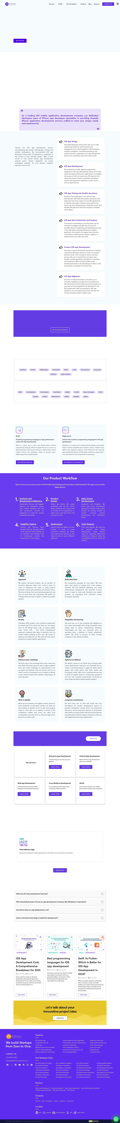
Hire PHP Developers (41, 1077)
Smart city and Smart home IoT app (73, 1049)
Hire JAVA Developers (82, 1063)
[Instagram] (27, 1065)
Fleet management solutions (71, 1047)
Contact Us (62, 1101)
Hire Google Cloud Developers (105, 1072)
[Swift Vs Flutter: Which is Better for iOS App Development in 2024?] (91, 943)
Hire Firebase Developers (83, 1077)
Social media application (70, 1052)
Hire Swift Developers (24, 462)
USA (40, 1112)
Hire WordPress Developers (84, 1068)
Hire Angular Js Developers (63, 1068)
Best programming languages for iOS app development (58, 962)
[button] (16, 846)
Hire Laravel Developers (42, 1072)
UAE (71, 1112)
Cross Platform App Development (90, 1088)
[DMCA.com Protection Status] (94, 1121)
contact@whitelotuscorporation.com (17, 1060)
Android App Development (72, 1088)
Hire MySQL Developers (103, 1065)
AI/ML (60, 4)
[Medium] (31, 1065)
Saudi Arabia (80, 1112)
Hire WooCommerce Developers (85, 1072)
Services (51, 4)
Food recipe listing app (96, 1045)
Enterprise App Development (43, 1090)
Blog (90, 4)
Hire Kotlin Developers (82, 1065)
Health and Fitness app (96, 1040)
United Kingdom (60, 1112)
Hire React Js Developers (63, 1065)
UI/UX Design (71, 1090)
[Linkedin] (15, 1065)
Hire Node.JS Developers (42, 1074)
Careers (56, 1101)
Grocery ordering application (43, 1049)
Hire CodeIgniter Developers (64, 1063)
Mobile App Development (42, 1088)
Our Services (70, 1101)
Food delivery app (26, 849)
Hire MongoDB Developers (104, 1063)
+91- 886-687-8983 (11, 1057)
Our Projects (49, 1101)
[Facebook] (7, 1065)
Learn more (55, 767)
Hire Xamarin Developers (42, 1070)
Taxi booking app (95, 1052)
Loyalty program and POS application (73, 1040)
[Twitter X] (11, 1065)
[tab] (60, 894)
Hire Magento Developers (83, 1074)
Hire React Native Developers (43, 1063)
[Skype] (23, 1065)
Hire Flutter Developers (41, 1065)
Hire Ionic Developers (41, 1068)
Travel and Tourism (95, 1047)
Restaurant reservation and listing (44, 1047)
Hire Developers (71, 4)
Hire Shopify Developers (83, 1070)
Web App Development (59, 1090)
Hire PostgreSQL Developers (105, 1068)
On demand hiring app (41, 1042)
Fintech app (38, 1045)
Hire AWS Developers (103, 1070)
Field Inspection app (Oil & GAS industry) (74, 1042)
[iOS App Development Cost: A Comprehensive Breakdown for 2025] (29, 943)
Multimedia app (94, 1049)
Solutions (83, 4)
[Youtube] (19, 1065)
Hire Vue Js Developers (62, 1070)
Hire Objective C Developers (73, 462)
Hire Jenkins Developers (103, 1077)
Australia (48, 1112)
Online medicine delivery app (98, 1042)
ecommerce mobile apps (69, 1045)
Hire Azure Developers (103, 1074)
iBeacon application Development (45, 1052)
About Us (96, 4)
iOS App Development (57, 1088)
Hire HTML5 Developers (62, 1072)
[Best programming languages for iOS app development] (60, 943)
